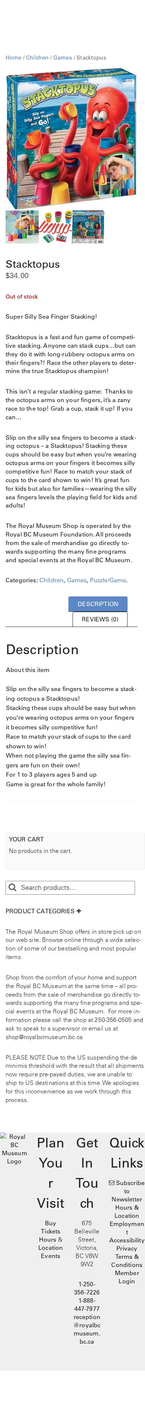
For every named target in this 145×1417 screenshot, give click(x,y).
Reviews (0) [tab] (100, 619)
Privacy (126, 1248)
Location (50, 1247)
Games (62, 57)
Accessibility (127, 1240)
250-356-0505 (113, 1019)
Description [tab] (98, 604)
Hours (48, 1239)
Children (37, 57)
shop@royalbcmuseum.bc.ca (44, 1037)
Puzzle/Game (108, 580)
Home (14, 57)
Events (50, 1256)
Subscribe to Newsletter (128, 1191)
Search (12, 887)
